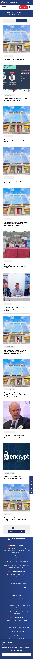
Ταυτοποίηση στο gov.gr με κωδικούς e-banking (16, 181)
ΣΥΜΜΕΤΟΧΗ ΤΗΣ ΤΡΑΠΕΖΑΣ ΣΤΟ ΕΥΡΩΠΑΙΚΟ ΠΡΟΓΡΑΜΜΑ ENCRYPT (14, 477)
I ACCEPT (16, 655)
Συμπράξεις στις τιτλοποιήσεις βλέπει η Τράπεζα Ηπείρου (14, 436)
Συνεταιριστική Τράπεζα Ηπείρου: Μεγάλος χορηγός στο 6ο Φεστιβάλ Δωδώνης (15, 309)
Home (10, 14)
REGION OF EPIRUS (16, 602)
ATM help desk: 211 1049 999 (16, 639)
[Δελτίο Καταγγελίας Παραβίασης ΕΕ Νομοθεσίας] (31, 492)
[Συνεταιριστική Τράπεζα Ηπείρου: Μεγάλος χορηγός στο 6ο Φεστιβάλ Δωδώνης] (16, 287)
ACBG (11, 598)
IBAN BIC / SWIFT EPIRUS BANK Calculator (16, 620)
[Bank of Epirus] (16, 539)
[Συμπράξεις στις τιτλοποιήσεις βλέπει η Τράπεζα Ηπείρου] (16, 415)
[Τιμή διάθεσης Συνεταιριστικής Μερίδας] (16, 120)
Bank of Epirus (11, 2)
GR (28, 2)
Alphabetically (21, 21)
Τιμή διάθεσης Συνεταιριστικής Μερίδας (14, 140)
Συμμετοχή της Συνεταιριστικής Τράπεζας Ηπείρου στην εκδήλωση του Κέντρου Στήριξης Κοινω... (15, 519)
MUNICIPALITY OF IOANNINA (10, 605)
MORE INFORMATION (16, 650)
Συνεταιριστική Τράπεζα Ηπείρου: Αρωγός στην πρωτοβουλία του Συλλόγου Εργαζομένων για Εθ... (15, 351)
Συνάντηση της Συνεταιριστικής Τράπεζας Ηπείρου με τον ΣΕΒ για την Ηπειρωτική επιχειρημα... (16, 394)
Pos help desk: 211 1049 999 (16, 635)
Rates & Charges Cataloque (16, 580)
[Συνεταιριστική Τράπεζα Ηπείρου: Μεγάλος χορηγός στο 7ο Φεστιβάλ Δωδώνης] (16, 245)
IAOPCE (20, 598)
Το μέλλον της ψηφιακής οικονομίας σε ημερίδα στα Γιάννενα (15, 99)
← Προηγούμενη (13, 531)
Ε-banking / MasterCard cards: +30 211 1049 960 (16, 628)
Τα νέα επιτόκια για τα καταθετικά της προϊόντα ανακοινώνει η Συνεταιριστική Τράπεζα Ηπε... (15, 223)
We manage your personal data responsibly (16, 561)
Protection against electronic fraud (16, 587)
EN (30, 2)
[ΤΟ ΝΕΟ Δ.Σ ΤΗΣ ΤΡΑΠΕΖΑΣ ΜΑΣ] (16, 39)
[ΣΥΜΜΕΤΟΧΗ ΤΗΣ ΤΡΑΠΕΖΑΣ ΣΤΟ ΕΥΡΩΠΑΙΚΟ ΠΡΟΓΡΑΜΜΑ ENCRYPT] (16, 456)
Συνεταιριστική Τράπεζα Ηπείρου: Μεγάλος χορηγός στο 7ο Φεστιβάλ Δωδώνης (15, 266)
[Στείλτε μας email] (31, 481)
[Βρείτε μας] (31, 485)
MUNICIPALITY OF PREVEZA (11, 611)
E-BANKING (24, 7)
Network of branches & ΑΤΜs (16, 624)
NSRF (15, 598)
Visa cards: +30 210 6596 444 (16, 631)
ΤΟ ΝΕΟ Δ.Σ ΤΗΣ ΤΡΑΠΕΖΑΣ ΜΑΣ (14, 59)
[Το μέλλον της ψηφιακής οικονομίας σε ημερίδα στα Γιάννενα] (16, 78)
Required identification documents (16, 583)
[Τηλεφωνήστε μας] (31, 478)
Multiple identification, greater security (16, 591)
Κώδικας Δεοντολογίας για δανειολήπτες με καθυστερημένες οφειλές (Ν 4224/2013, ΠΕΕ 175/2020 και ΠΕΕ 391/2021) (17, 550)
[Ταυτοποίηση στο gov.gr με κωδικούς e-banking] (16, 161)
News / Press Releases (18, 14)
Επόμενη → (21, 531)
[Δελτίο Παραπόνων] (31, 489)
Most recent (10, 21)
